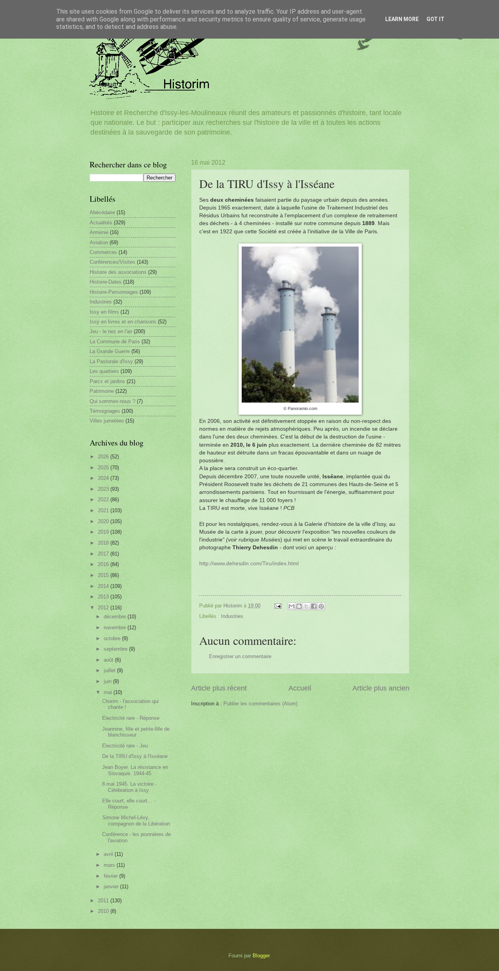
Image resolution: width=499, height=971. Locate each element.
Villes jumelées (107, 421)
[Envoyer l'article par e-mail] (277, 606)
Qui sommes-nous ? (112, 401)
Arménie (99, 232)
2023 (104, 489)
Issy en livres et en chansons (123, 322)
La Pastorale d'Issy (111, 361)
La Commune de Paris (115, 341)
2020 (104, 521)
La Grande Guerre (110, 351)
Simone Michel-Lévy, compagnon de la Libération (136, 820)
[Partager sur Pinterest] (321, 606)
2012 (104, 608)
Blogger (261, 956)
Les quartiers (104, 371)
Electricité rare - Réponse (130, 718)
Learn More (402, 19)
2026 (104, 457)
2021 (104, 510)
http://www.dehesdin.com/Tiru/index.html (249, 563)
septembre (116, 649)
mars (110, 865)
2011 (104, 901)
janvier (112, 886)
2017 (104, 554)
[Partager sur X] (306, 606)
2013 (104, 597)
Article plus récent (219, 688)
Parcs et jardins (107, 381)
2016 (104, 564)
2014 (104, 586)
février (111, 876)
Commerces (103, 252)
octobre (113, 638)
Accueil (299, 688)
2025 (104, 467)
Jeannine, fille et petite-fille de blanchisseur (136, 732)
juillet (110, 670)
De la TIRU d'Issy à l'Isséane (135, 756)
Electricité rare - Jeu (125, 746)
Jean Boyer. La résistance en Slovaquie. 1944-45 (135, 770)
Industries (232, 616)
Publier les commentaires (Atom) (260, 704)
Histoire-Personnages (114, 292)
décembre (115, 617)
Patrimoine (102, 391)
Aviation (99, 242)
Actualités (101, 222)
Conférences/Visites (112, 262)
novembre (115, 627)
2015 (104, 575)
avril (109, 854)
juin (108, 681)
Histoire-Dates (106, 282)
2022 (104, 499)
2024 (104, 478)
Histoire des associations (118, 272)
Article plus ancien (380, 688)
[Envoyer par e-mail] (292, 606)
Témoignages (105, 411)
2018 (104, 543)
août (109, 660)
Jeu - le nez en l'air (111, 331)
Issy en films (104, 312)
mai (108, 692)
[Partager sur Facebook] (314, 606)
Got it (435, 19)
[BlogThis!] (299, 606)
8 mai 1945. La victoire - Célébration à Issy (129, 787)
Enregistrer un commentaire (240, 656)
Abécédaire (102, 212)
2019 (104, 532)
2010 (104, 911)
